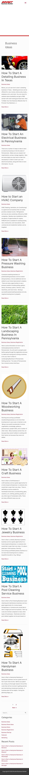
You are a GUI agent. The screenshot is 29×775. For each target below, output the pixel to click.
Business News (6, 727)
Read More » (5, 107)
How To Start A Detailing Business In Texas (14, 76)
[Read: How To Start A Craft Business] (14, 457)
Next (14, 707)
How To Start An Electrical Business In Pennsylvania (14, 137)
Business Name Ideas (8, 724)
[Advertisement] (14, 20)
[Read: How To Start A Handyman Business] (13, 643)
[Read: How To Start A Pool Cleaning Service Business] (14, 574)
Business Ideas (6, 84)
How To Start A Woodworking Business (12, 406)
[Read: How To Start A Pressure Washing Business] (14, 247)
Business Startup (6, 732)
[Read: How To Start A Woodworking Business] (14, 386)
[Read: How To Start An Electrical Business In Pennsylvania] (14, 122)
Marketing (4, 737)
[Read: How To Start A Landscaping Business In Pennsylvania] (14, 314)
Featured (4, 735)
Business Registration (17, 271)
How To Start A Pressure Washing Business (13, 263)
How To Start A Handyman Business (12, 666)
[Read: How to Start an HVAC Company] (14, 184)
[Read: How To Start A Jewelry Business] (13, 517)
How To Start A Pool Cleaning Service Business (13, 590)
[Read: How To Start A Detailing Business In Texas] (14, 62)
